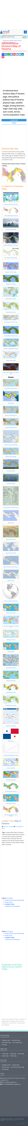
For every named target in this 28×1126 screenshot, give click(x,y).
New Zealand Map (17, 1042)
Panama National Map (11, 667)
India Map (4, 1044)
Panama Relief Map (11, 470)
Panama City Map (8, 826)
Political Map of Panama (11, 298)
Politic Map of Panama (11, 803)
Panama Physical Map (11, 680)
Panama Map (11, 403)
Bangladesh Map (6, 1065)
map (15, 40)
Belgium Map (3, 1049)
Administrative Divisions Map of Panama (11, 815)
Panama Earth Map (11, 483)
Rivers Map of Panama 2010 (11, 257)
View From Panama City (11, 229)
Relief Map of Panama (11, 284)
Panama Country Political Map (10, 444)
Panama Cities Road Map (10, 456)
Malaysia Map (15, 1065)
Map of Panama (10, 580)
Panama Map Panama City (11, 791)
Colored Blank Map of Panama (11, 215)
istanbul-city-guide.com (11, 1082)
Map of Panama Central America (11, 566)
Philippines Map (6, 1040)
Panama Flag (11, 741)
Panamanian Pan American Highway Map (11, 373)
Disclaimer (15, 1120)
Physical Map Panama (11, 312)
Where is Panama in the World (10, 601)
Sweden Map (5, 1056)
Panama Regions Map (11, 779)
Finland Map (13, 1056)
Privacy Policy (8, 1120)
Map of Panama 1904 (10, 539)
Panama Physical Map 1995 (11, 427)
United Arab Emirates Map (17, 1067)
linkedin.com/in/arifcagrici (12, 906)
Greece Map (3, 1060)
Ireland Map (13, 1053)
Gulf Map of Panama (10, 639)
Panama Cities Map (11, 768)
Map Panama (11, 522)
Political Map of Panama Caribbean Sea (11, 626)
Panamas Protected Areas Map (11, 204)
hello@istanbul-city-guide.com (13, 1084)
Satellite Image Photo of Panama (11, 245)
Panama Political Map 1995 (11, 415)
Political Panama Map (11, 613)
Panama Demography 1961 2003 (11, 755)
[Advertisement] (14, 14)
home (11, 40)
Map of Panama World (11, 553)
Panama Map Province (11, 692)
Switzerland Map (16, 1040)
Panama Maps (11, 651)
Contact (2, 1073)
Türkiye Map (5, 1053)
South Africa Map (4, 1035)
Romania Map (5, 1067)
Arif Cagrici (10, 898)
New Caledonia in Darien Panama (11, 507)
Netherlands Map (6, 1042)
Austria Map (21, 1053)
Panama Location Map (11, 725)
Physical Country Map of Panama (11, 348)
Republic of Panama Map (10, 272)
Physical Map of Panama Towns (11, 322)
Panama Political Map (11, 360)
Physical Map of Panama (11, 705)
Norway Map (5, 1069)
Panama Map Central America (10, 388)
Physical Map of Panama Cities (11, 335)
